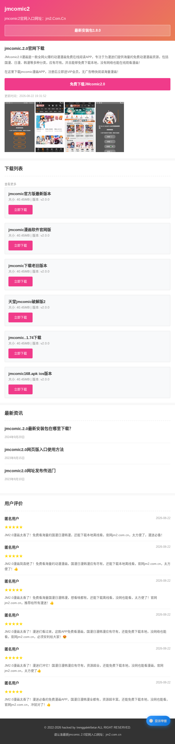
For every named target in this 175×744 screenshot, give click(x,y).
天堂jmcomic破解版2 (26, 302)
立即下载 (20, 209)
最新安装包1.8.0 (88, 30)
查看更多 (10, 184)
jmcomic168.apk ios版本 (30, 374)
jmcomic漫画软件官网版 (29, 230)
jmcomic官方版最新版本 (29, 194)
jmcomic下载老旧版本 (27, 266)
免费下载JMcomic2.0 (87, 84)
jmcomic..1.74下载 (24, 338)
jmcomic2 (17, 9)
